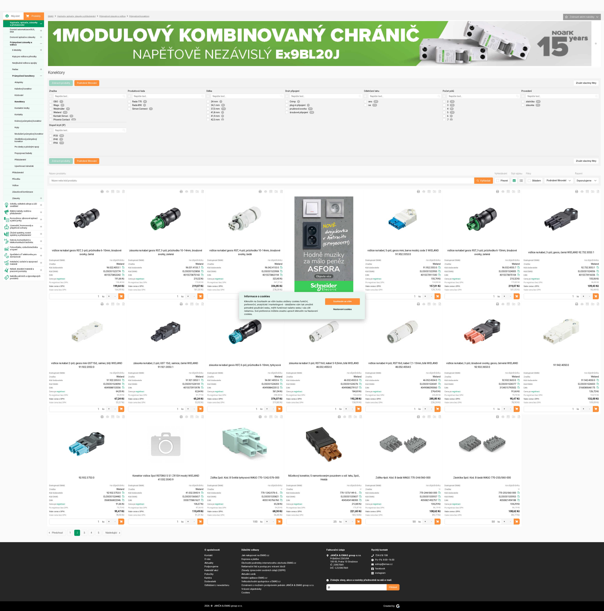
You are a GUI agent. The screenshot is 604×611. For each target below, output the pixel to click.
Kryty (17, 127)
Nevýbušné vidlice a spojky (24, 63)
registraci (61, 279)
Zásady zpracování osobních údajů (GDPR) (263, 570)
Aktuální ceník (248, 574)
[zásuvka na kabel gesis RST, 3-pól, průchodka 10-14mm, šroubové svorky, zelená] (166, 219)
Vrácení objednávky (251, 589)
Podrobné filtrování (87, 83)
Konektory (20, 101)
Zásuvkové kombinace (22, 192)
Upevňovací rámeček (24, 166)
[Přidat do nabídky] (123, 191)
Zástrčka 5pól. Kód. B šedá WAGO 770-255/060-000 (482, 477)
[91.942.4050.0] (561, 331)
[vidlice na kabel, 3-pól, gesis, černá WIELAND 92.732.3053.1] (561, 219)
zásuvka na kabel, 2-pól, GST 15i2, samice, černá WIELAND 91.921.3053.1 (165, 365)
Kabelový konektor (23, 89)
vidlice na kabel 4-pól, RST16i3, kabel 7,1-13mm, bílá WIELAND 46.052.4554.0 (403, 365)
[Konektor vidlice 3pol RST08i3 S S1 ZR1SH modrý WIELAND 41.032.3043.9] (166, 444)
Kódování (19, 95)
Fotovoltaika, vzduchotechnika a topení (24, 248)
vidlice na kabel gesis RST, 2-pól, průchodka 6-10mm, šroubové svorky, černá (86, 252)
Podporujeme (211, 566)
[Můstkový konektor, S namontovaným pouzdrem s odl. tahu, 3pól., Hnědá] (324, 444)
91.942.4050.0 (561, 365)
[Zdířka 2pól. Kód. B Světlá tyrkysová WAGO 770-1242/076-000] (245, 444)
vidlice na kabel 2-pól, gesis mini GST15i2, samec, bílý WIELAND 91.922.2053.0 (86, 365)
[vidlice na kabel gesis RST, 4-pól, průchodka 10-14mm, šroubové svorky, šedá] (245, 219)
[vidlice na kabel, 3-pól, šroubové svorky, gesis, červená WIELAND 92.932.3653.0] (482, 331)
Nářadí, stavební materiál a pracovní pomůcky (22, 270)
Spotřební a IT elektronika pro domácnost (23, 255)
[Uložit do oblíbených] (112, 191)
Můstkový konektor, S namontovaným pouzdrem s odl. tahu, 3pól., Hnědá (324, 477)
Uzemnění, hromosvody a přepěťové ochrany (21, 226)
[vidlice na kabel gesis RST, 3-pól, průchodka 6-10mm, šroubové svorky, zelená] (482, 219)
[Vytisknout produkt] (102, 191)
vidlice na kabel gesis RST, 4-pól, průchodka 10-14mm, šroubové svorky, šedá (244, 252)
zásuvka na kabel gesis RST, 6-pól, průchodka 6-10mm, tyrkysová (245, 365)
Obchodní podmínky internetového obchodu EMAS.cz (268, 562)
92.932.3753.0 (86, 477)
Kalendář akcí (211, 570)
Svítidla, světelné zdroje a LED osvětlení (23, 205)
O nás (207, 559)
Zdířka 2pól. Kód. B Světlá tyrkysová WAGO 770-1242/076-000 (244, 477)
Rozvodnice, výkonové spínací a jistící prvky (23, 219)
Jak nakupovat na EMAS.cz (255, 555)
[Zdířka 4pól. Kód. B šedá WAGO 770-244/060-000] (403, 444)
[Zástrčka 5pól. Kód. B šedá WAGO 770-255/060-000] (482, 444)
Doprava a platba (250, 559)
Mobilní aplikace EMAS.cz (254, 577)
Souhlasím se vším (342, 301)
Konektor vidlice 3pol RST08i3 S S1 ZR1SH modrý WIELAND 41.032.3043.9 (165, 477)
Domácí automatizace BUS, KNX (22, 30)
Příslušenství (20, 159)
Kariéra (208, 577)
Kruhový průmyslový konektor (28, 121)
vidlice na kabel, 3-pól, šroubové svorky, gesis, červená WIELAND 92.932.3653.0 (482, 365)
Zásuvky (16, 198)
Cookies (245, 592)
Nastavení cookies (342, 309)
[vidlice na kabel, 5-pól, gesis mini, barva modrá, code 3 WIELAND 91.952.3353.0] (403, 219)
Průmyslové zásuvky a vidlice (21, 43)
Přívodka (16, 179)
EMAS (50, 16)
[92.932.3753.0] (87, 444)
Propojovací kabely (23, 153)
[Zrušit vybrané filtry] (50, 96)
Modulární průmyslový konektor (29, 134)
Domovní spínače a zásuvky (22, 37)
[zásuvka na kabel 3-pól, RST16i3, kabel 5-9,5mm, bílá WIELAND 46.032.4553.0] (324, 331)
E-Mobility (16, 50)
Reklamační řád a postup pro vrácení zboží (263, 566)
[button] (596, 43)
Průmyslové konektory (23, 76)
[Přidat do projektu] (118, 191)
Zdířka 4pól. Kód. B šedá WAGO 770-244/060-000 (403, 477)
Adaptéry (19, 82)
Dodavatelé (210, 581)
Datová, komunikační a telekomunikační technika (21, 241)
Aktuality (208, 562)
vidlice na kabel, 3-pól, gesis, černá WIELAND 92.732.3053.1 (561, 252)
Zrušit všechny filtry (586, 83)
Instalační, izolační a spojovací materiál (24, 262)
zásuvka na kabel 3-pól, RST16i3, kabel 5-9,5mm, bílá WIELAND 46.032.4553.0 (324, 365)
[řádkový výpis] (521, 180)
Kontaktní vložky (22, 108)
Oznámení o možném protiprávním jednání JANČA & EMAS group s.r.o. (277, 585)
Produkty (36, 16)
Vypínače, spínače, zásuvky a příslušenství (23, 23)
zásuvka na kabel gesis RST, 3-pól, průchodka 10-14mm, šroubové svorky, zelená (165, 252)
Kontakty (19, 114)
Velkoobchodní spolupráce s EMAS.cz (261, 581)
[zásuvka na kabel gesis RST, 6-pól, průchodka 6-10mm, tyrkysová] (245, 331)
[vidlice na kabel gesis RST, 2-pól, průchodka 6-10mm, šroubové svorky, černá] (87, 219)
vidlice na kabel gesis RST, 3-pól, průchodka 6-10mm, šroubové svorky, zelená (482, 252)
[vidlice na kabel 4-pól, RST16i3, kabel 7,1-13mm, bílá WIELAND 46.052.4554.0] (403, 331)
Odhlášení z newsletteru (216, 585)
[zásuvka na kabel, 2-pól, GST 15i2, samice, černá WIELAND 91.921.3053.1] (166, 331)
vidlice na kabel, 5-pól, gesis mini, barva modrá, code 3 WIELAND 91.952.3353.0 (403, 252)
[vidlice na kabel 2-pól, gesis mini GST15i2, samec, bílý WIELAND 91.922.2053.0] (87, 331)
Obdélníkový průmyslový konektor (26, 140)
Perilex (15, 69)
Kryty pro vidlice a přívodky (24, 56)
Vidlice (15, 185)
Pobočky (208, 574)
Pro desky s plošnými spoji (27, 147)
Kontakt (208, 555)
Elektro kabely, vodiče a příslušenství (20, 212)
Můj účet (15, 16)
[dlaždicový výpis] (514, 180)
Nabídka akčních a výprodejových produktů (25, 277)
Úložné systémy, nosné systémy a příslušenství (20, 234)
